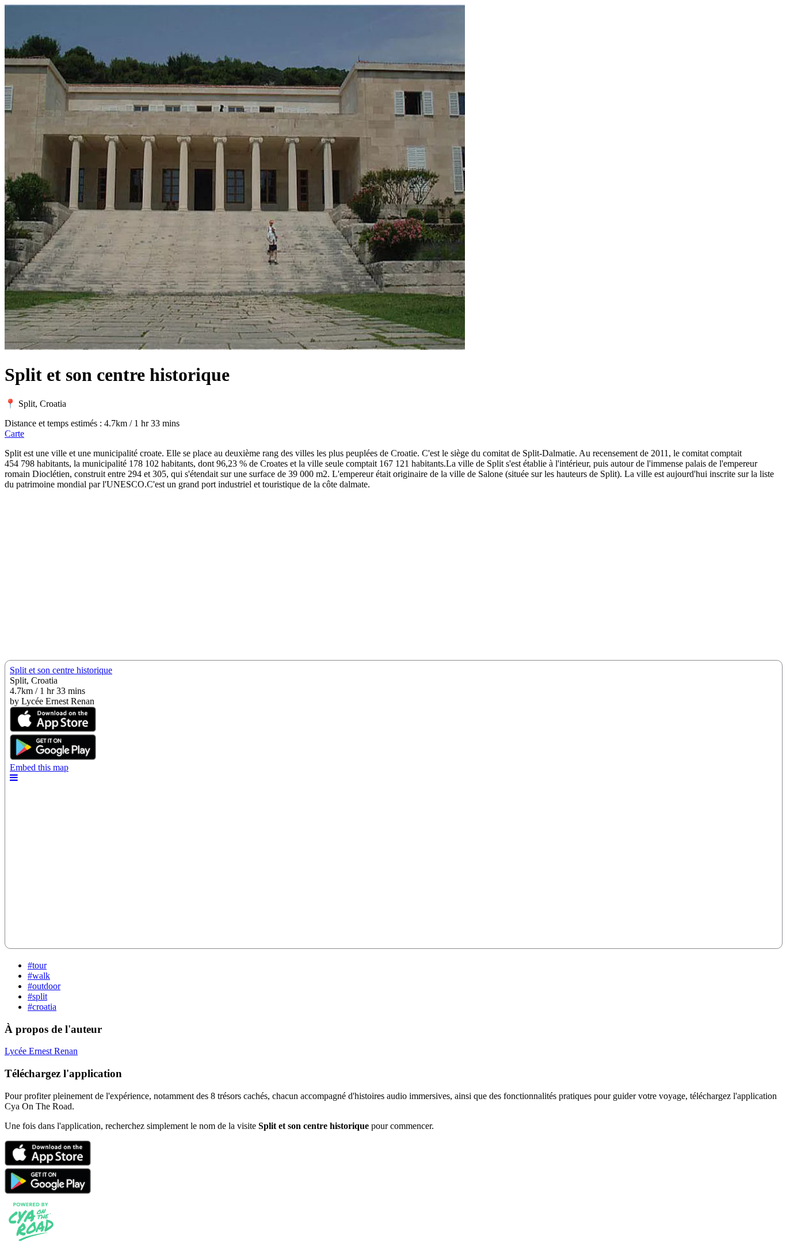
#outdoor (44, 986)
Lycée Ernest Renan (41, 1051)
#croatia (42, 1007)
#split (37, 996)
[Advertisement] (350, 579)
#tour (37, 965)
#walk (39, 976)
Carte (14, 433)
